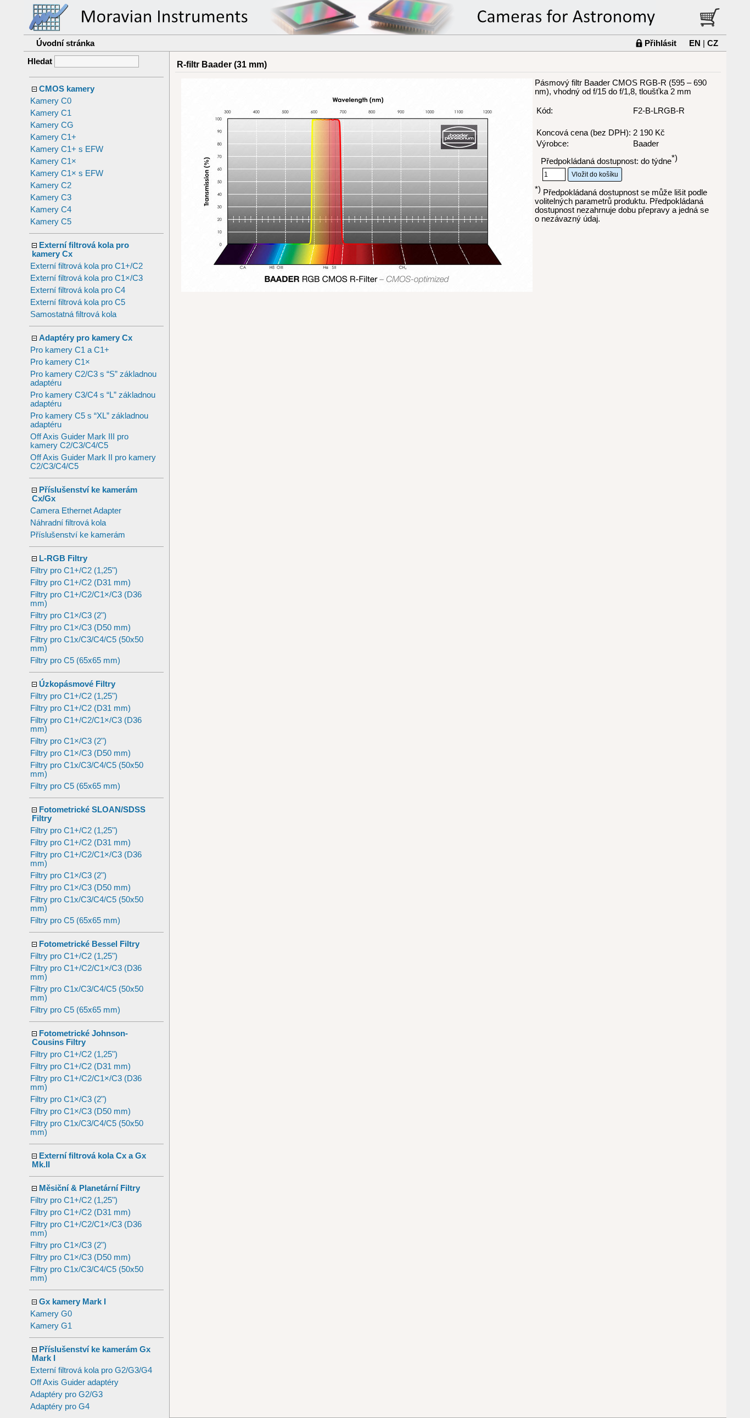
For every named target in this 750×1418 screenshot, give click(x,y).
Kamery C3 (50, 197)
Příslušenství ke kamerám (77, 534)
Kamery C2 (50, 185)
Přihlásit (660, 43)
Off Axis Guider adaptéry (74, 1382)
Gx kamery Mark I (72, 1301)
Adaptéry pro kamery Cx (85, 338)
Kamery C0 (50, 101)
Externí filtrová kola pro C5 (77, 302)
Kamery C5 (50, 221)
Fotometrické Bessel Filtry (89, 944)
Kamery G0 (51, 1313)
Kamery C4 (50, 209)
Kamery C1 (50, 113)
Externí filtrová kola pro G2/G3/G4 (91, 1370)
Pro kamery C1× (60, 362)
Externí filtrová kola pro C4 (77, 290)
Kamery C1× (53, 161)
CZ (712, 43)
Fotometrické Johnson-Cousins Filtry (80, 1038)
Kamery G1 (51, 1325)
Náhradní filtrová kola (68, 522)
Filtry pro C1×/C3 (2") (68, 615)
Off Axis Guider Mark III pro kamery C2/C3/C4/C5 (79, 441)
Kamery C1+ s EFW (66, 149)
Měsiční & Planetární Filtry (89, 1188)
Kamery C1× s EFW (66, 173)
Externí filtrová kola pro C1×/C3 (86, 278)
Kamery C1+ (53, 137)
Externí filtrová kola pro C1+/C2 (86, 266)
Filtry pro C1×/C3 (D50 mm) (80, 627)
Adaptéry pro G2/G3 (66, 1394)
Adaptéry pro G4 (59, 1406)
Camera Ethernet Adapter (75, 510)
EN (695, 43)
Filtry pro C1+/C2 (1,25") (73, 570)
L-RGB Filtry (63, 558)
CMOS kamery (66, 88)
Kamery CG (52, 125)
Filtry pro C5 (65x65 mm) (75, 660)
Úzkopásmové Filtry (77, 684)
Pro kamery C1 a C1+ (69, 350)
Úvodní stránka (65, 43)
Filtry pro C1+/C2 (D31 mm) (80, 582)
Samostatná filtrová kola (73, 314)
